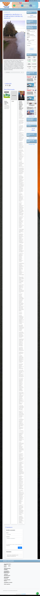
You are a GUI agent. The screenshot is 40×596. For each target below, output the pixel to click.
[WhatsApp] (29, 1)
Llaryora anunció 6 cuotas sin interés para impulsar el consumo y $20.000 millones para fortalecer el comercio (21, 105)
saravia (13, 101)
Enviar (20, 547)
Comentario (8, 536)
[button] (24, 1)
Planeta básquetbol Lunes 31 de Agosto (6, 103)
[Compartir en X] (8, 85)
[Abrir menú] (2, 9)
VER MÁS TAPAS (32, 116)
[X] (31, 1)
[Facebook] (33, 1)
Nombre (7, 532)
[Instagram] (34, 1)
